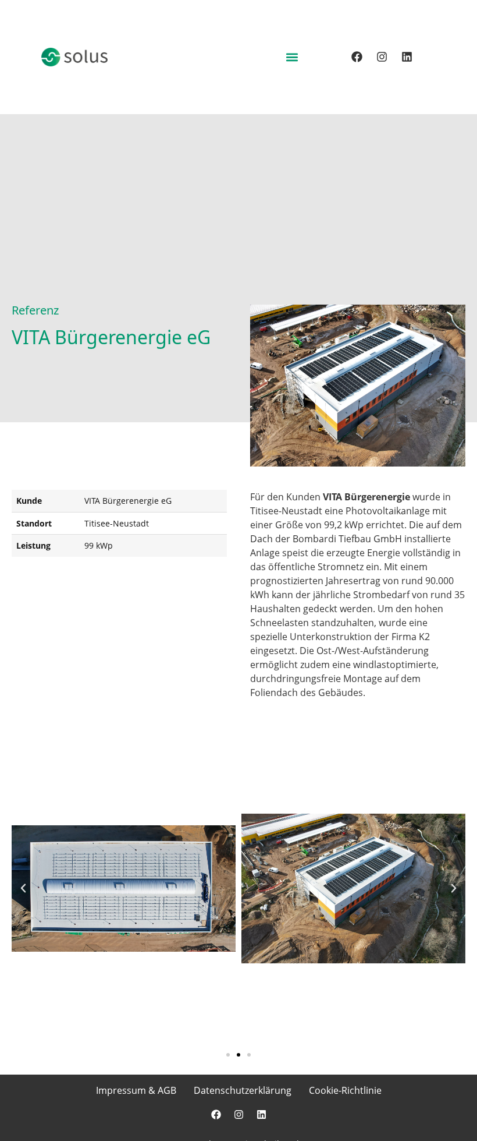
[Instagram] (382, 57)
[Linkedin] (407, 57)
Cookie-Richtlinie (345, 1090)
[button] (291, 56)
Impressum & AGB (136, 1090)
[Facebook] (357, 57)
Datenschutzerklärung (242, 1090)
